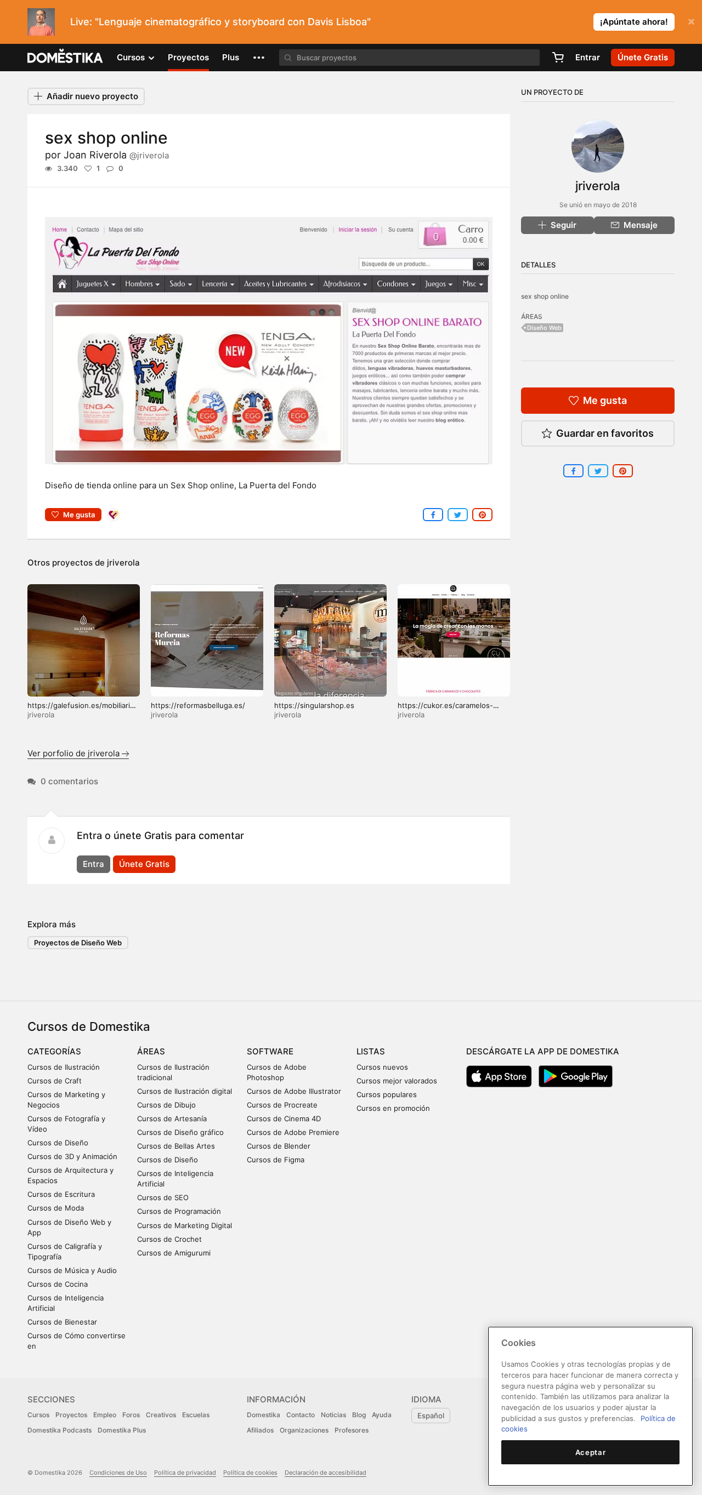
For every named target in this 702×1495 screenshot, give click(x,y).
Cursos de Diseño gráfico (180, 1132)
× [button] (691, 21)
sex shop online (545, 296)
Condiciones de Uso (118, 1472)
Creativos (161, 1415)
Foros (131, 1415)
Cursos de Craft (54, 1080)
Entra (93, 864)
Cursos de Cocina (57, 1284)
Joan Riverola (116, 155)
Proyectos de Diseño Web (78, 942)
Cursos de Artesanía (172, 1118)
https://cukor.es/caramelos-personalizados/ (445, 710)
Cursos (38, 1415)
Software (270, 1051)
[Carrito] (558, 57)
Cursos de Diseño (57, 1142)
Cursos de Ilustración (63, 1067)
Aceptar (590, 1452)
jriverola (123, 562)
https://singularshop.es (314, 705)
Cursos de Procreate (282, 1104)
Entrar (587, 57)
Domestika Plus (122, 1430)
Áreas (151, 1051)
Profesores (352, 1430)
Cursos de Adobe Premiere (293, 1132)
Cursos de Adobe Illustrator (294, 1091)
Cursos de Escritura (61, 1194)
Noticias (333, 1415)
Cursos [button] (132, 57)
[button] (258, 57)
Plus (230, 57)
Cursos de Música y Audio (72, 1270)
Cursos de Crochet (169, 1239)
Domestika (263, 1415)
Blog (359, 1415)
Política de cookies (250, 1472)
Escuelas (196, 1415)
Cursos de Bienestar (62, 1321)
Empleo (104, 1415)
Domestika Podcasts (59, 1430)
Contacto (300, 1415)
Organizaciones (304, 1430)
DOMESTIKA (65, 57)
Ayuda (382, 1415)
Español (430, 1415)
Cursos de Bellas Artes (176, 1146)
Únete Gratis (144, 864)
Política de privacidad (185, 1472)
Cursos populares (386, 1094)
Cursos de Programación (179, 1211)
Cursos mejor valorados (396, 1080)
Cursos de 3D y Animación (72, 1156)
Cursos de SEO (163, 1197)
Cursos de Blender (278, 1146)
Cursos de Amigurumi (174, 1252)
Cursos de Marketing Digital (184, 1225)
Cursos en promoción (393, 1108)
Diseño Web (544, 328)
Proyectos (188, 57)
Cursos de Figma (275, 1159)
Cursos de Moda (55, 1207)
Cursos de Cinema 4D (284, 1118)
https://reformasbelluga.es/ (198, 705)
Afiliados (260, 1430)
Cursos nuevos (382, 1067)
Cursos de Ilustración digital (184, 1091)
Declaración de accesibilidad (325, 1472)
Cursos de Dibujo (166, 1104)
